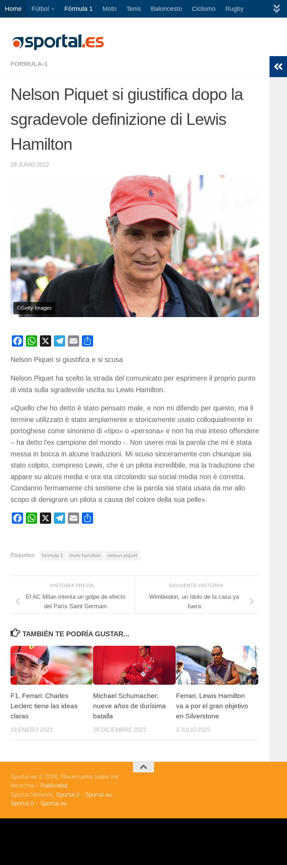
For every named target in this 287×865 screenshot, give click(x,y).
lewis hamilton (85, 555)
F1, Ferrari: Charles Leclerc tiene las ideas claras (44, 706)
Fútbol (40, 8)
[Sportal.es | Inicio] (57, 42)
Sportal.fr (22, 803)
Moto (110, 8)
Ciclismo (204, 8)
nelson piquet (122, 555)
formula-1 (29, 63)
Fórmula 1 (78, 8)
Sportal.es (53, 803)
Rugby (234, 8)
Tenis (133, 8)
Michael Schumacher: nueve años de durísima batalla (129, 706)
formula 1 (52, 555)
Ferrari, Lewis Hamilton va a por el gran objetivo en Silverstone (212, 706)
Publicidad (53, 785)
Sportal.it (67, 794)
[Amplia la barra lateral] (278, 66)
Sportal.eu (98, 794)
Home (13, 8)
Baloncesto (166, 8)
